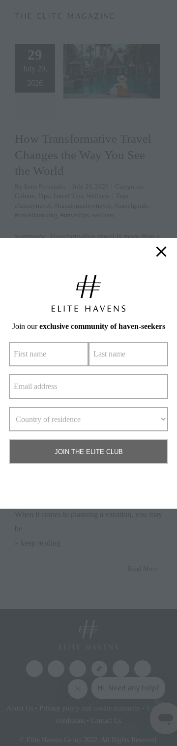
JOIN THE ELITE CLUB (89, 451)
